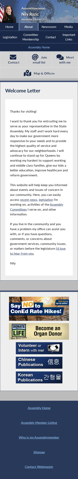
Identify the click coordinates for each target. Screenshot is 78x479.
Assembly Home (39, 47)
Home (9, 26)
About (28, 26)
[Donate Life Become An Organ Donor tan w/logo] (39, 331)
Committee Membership (30, 37)
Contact (51, 37)
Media (68, 26)
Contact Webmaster (39, 466)
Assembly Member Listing (39, 422)
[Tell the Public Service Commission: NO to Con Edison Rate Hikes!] (39, 309)
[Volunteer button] (39, 348)
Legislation (10, 37)
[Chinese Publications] (39, 363)
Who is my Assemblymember (39, 437)
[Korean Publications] (39, 377)
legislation (46, 199)
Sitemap (39, 452)
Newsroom (49, 26)
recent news (28, 199)
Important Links (69, 37)
